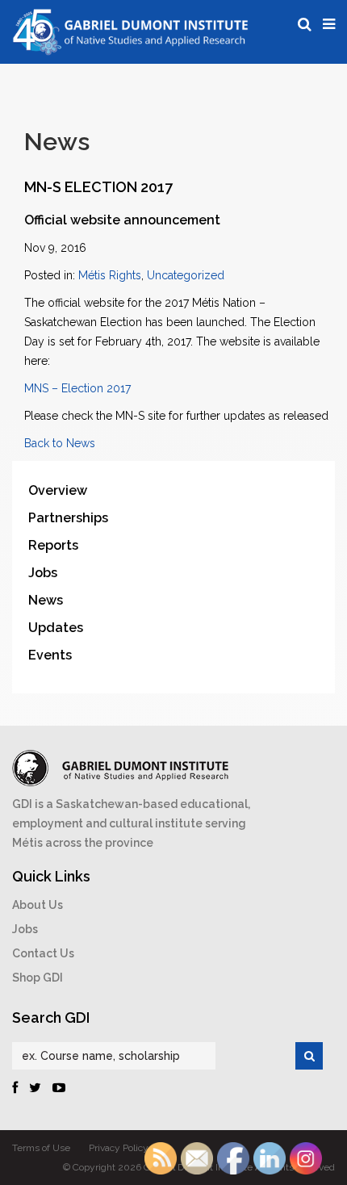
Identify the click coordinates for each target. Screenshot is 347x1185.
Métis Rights (109, 275)
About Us (37, 904)
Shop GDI (37, 977)
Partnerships (68, 518)
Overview (57, 490)
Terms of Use (41, 1148)
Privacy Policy (118, 1148)
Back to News (59, 443)
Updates (55, 627)
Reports (53, 545)
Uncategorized (185, 275)
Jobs (42, 572)
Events (50, 655)
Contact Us (43, 953)
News (45, 600)
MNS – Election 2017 (77, 388)
